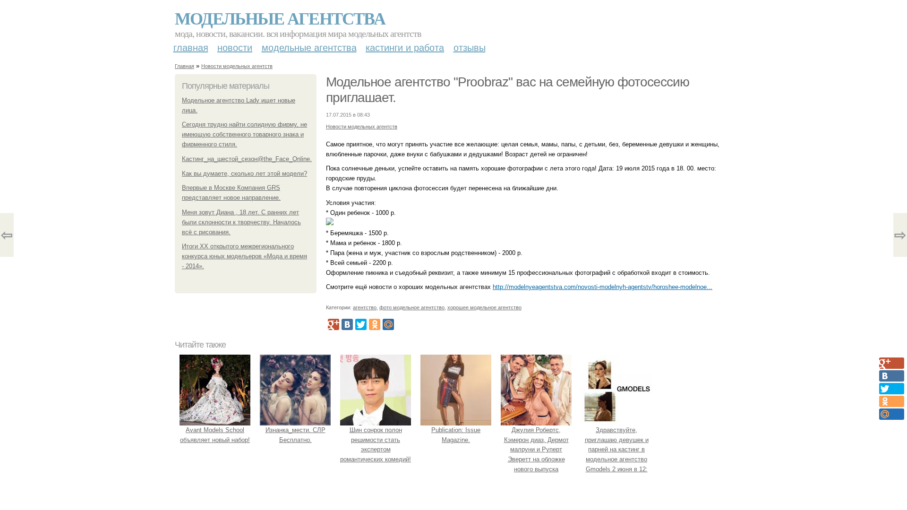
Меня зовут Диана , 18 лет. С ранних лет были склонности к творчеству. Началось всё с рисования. (241, 222)
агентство (364, 307)
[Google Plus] (333, 324)
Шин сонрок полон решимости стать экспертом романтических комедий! (375, 444)
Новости (234, 47)
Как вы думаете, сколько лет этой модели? (244, 173)
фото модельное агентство (412, 307)
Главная (190, 47)
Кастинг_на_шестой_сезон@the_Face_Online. (247, 158)
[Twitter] (361, 324)
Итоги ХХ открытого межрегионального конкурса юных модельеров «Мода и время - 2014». (244, 256)
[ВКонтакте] (347, 324)
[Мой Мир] (388, 324)
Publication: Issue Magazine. (455, 434)
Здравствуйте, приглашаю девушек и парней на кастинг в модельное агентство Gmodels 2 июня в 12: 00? (617, 454)
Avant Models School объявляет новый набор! (215, 434)
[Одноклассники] (374, 324)
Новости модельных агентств (237, 66)
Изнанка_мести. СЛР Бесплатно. (295, 434)
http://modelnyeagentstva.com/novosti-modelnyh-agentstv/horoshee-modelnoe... (602, 286)
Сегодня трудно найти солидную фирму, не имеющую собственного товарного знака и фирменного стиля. (244, 134)
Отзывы (470, 47)
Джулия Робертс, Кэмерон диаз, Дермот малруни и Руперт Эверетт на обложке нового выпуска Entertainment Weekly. (536, 454)
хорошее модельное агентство (484, 307)
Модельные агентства (280, 18)
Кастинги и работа (405, 47)
